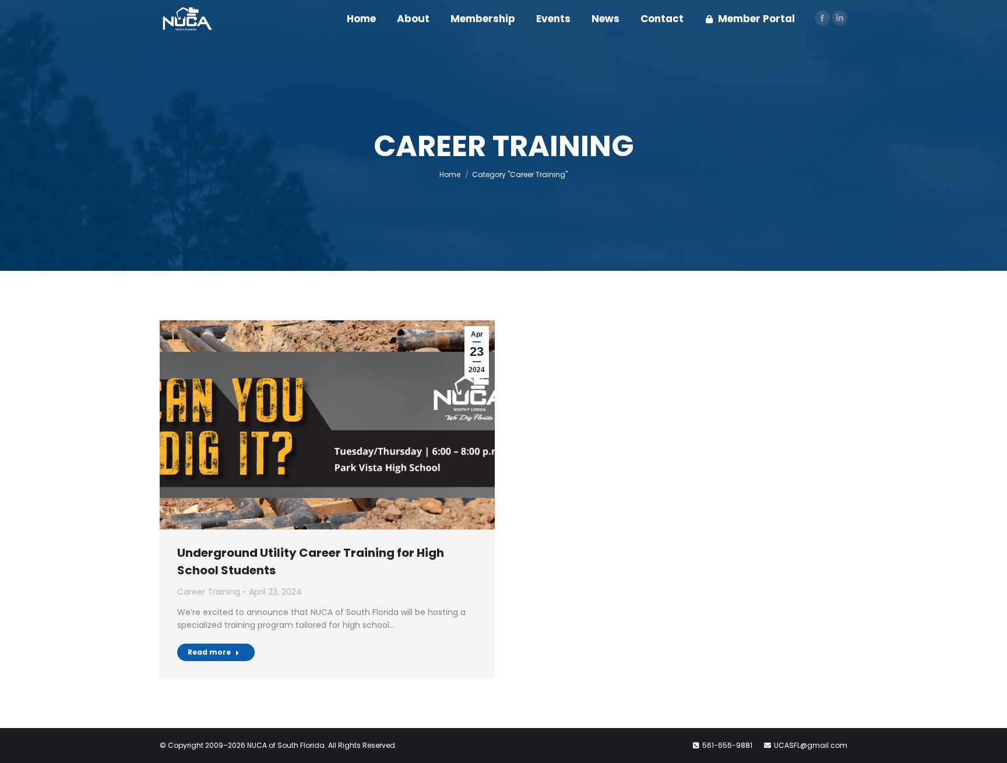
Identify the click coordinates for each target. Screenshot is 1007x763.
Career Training (208, 592)
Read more (209, 652)
